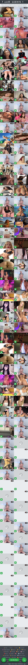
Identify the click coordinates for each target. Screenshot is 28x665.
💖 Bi (16, 653)
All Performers (20, 663)
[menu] (3, 660)
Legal (24, 663)
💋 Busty (6, 653)
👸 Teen (18, 649)
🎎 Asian (5, 647)
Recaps (16, 663)
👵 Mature (13, 649)
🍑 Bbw (17, 651)
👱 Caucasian (21, 647)
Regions (9, 663)
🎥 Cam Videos (21, 659)
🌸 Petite (22, 651)
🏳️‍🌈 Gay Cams (6, 655)
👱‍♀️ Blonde (24, 649)
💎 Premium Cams (21, 655)
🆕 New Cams (21, 653)
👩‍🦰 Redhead (12, 651)
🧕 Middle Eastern (6, 649)
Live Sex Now (14, 660)
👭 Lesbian (11, 653)
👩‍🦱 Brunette (6, 651)
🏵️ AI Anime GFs (20, 657)
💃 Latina (16, 647)
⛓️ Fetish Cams (7, 657)
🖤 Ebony (10, 647)
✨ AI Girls (14, 657)
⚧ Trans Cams (13, 655)
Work (13, 663)
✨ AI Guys (6, 659)
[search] (24, 660)
